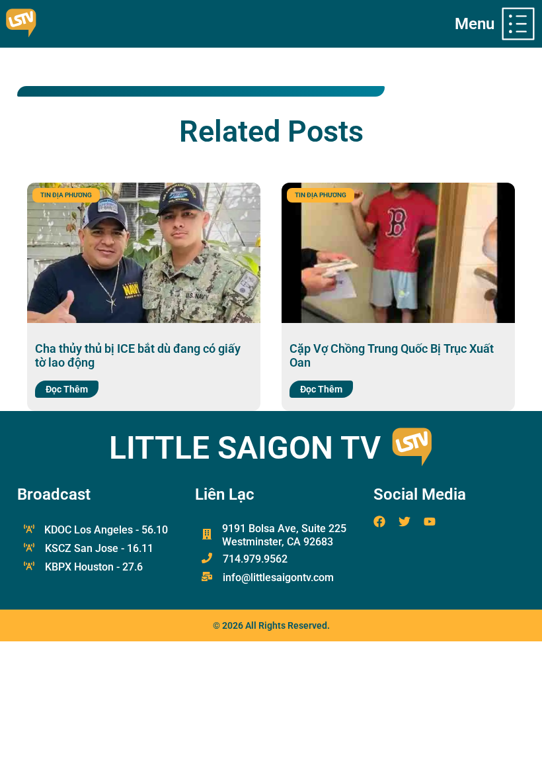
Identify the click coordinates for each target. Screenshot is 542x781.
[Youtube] (430, 522)
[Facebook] (379, 522)
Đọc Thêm (67, 389)
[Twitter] (404, 522)
